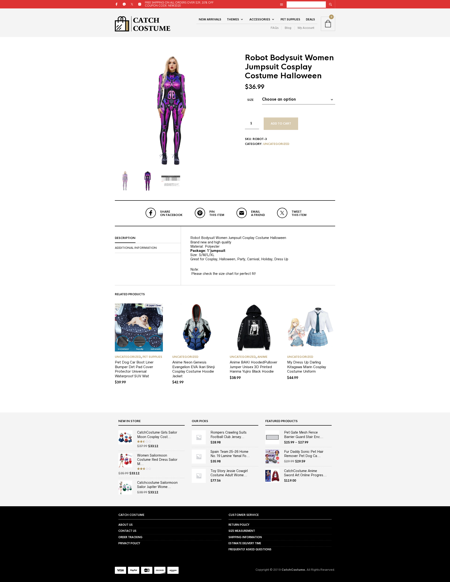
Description (125, 238)
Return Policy (239, 524)
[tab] (148, 238)
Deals (310, 19)
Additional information (136, 248)
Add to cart (281, 123)
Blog (288, 28)
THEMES (233, 19)
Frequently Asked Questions (250, 549)
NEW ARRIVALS (210, 19)
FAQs (274, 28)
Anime (262, 357)
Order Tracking (130, 537)
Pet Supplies (290, 19)
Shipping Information (245, 537)
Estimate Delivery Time (245, 543)
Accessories (259, 19)
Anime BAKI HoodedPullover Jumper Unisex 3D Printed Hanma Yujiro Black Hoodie (253, 366)
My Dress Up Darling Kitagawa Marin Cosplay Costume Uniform (306, 366)
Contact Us (127, 531)
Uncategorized (276, 144)
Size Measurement (242, 531)
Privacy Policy (129, 543)
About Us (125, 524)
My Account (306, 28)
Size (250, 100)
